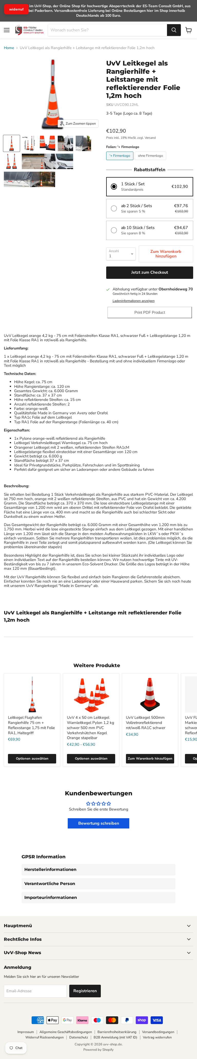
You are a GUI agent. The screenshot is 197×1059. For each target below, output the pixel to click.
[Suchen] (174, 30)
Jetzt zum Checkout (149, 272)
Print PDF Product (149, 312)
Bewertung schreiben (98, 823)
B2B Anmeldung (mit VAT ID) (115, 1037)
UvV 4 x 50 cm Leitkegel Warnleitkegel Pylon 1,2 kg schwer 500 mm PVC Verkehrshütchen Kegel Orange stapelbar (90, 727)
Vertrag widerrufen (157, 1037)
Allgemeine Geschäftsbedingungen (66, 1032)
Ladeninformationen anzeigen (134, 301)
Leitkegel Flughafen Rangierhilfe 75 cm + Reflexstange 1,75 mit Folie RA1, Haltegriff (31, 725)
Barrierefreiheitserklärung (116, 1032)
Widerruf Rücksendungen (44, 1037)
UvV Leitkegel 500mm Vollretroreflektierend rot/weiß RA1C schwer (145, 722)
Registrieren (85, 991)
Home (9, 48)
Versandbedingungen (158, 1032)
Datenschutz (78, 1037)
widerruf (16, 9)
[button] (149, 187)
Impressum (25, 1032)
